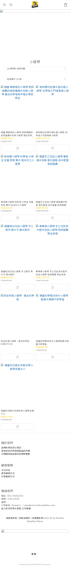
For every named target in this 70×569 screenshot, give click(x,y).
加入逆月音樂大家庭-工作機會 (16, 508)
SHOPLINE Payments (41, 564)
